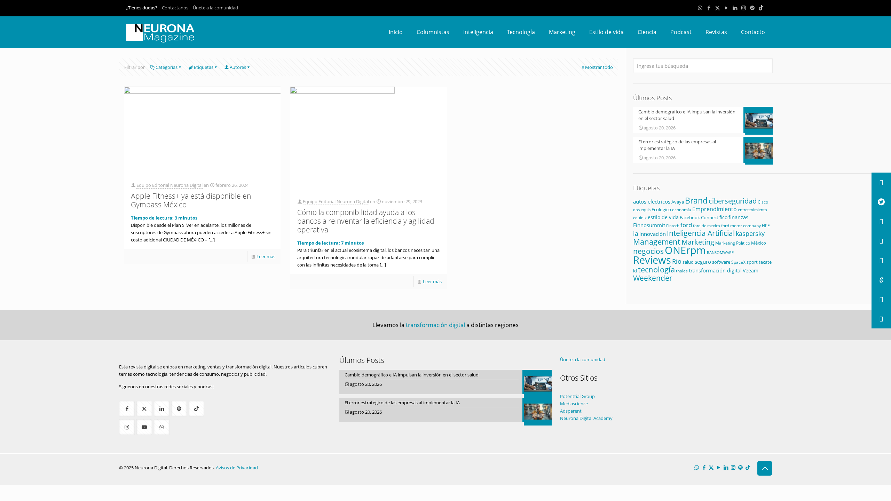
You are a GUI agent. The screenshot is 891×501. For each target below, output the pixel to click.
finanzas (738, 217)
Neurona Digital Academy (586, 418)
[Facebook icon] (708, 7)
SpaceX (738, 262)
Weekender (652, 278)
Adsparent (571, 411)
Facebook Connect (699, 217)
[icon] (752, 7)
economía (681, 209)
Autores (238, 67)
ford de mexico (706, 225)
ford (686, 225)
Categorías (167, 67)
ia (635, 233)
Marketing (697, 242)
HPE (766, 225)
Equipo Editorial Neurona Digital (169, 185)
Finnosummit (649, 225)
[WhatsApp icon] (700, 7)
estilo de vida (663, 217)
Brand (696, 200)
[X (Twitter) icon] (717, 7)
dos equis (641, 209)
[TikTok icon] (761, 7)
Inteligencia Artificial (701, 233)
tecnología (656, 269)
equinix (640, 217)
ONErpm (685, 250)
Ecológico (661, 209)
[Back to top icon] (764, 468)
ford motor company (741, 226)
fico (723, 217)
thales (682, 271)
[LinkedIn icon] (735, 7)
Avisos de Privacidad (237, 467)
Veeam (750, 270)
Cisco (763, 202)
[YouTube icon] (726, 7)
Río (676, 261)
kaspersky (750, 233)
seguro (703, 261)
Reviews (652, 260)
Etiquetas (203, 67)
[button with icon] (127, 408)
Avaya (677, 202)
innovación (652, 233)
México (758, 243)
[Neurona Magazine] (160, 32)
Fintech (672, 225)
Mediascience (574, 403)
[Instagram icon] (743, 7)
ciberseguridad (733, 201)
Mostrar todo (599, 67)
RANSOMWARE (720, 252)
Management (656, 241)
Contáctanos (175, 8)
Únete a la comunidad (215, 8)
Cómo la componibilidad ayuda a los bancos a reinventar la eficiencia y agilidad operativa (365, 220)
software (721, 262)
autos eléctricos (651, 201)
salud (688, 262)
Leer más (266, 256)
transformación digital (715, 270)
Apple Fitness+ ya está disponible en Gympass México (191, 200)
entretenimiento (752, 209)
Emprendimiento (714, 209)
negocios (648, 251)
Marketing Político (732, 243)
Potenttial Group (577, 396)
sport (752, 262)
